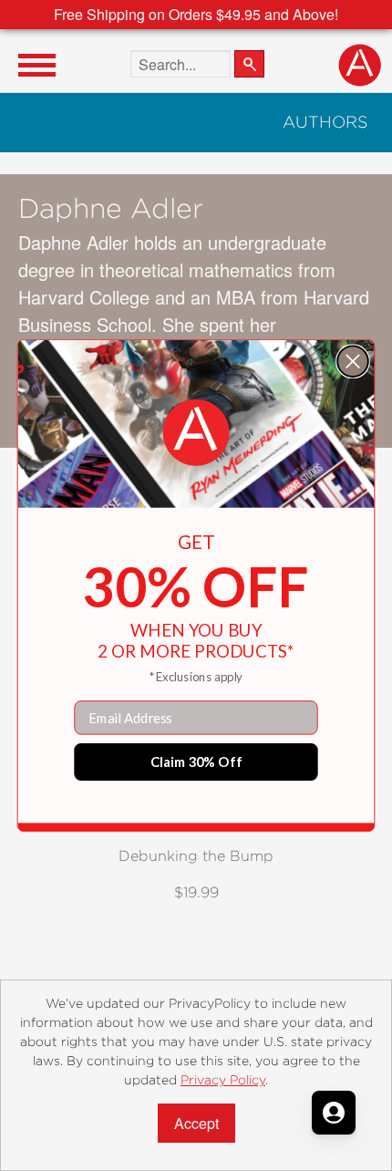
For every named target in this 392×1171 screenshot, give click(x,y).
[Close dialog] (352, 361)
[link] (196, 433)
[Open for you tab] (334, 1113)
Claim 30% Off (196, 761)
